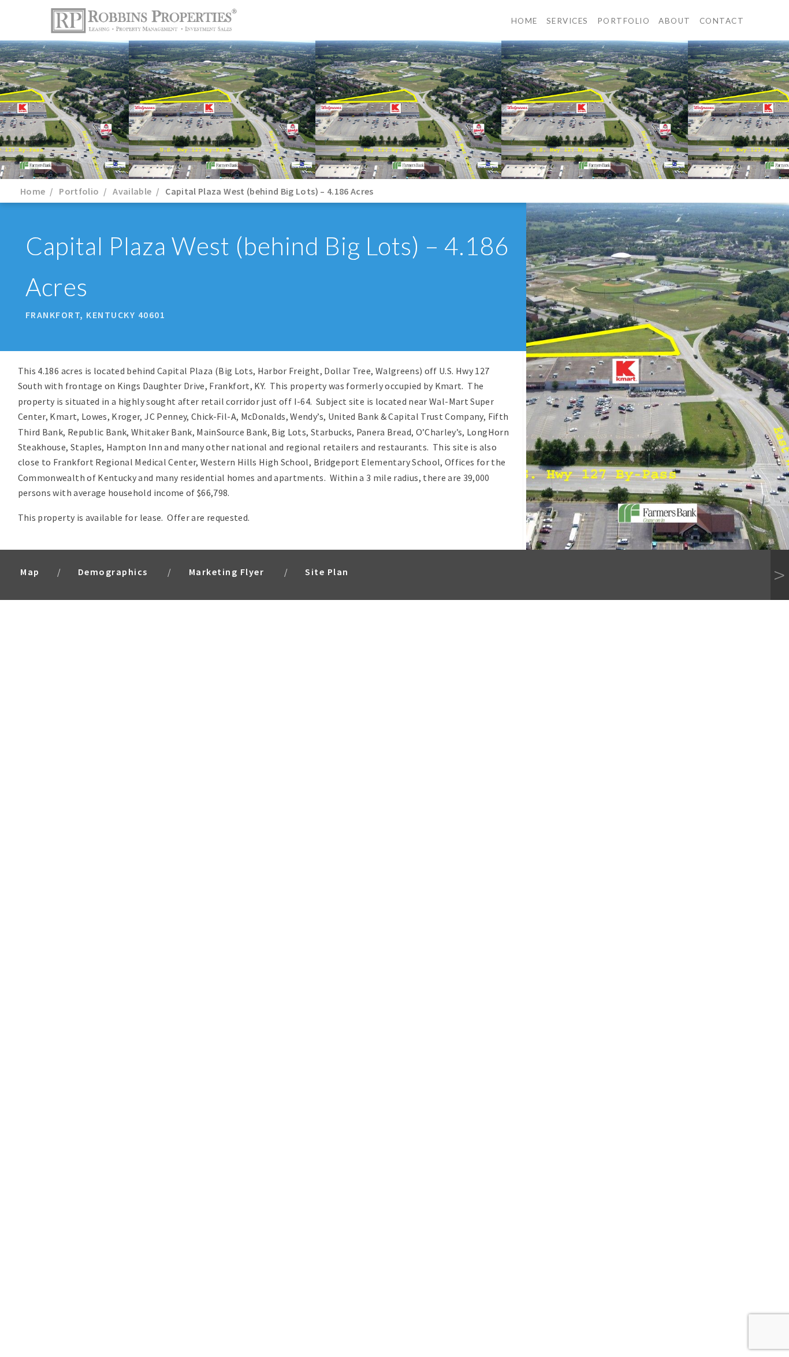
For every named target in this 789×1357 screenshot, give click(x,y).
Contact (722, 20)
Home (524, 20)
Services (567, 20)
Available (132, 191)
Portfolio (623, 20)
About (674, 20)
